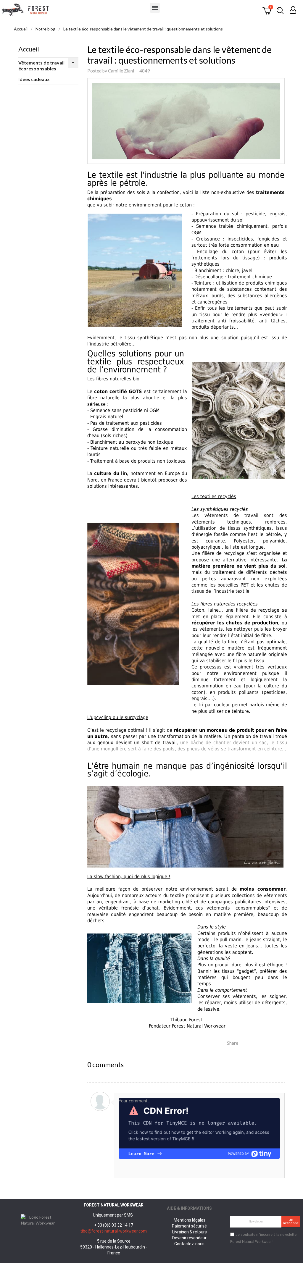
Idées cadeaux (34, 79)
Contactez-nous (189, 1243)
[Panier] (266, 10)
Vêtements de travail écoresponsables (41, 65)
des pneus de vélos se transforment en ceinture (230, 749)
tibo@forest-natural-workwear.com (113, 1231)
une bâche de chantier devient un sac (223, 742)
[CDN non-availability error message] (199, 1127)
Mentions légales (189, 1220)
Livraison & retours (189, 1232)
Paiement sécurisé (189, 1226)
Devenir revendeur (189, 1237)
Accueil (28, 49)
